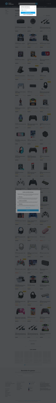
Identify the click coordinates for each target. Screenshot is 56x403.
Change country (28, 12)
